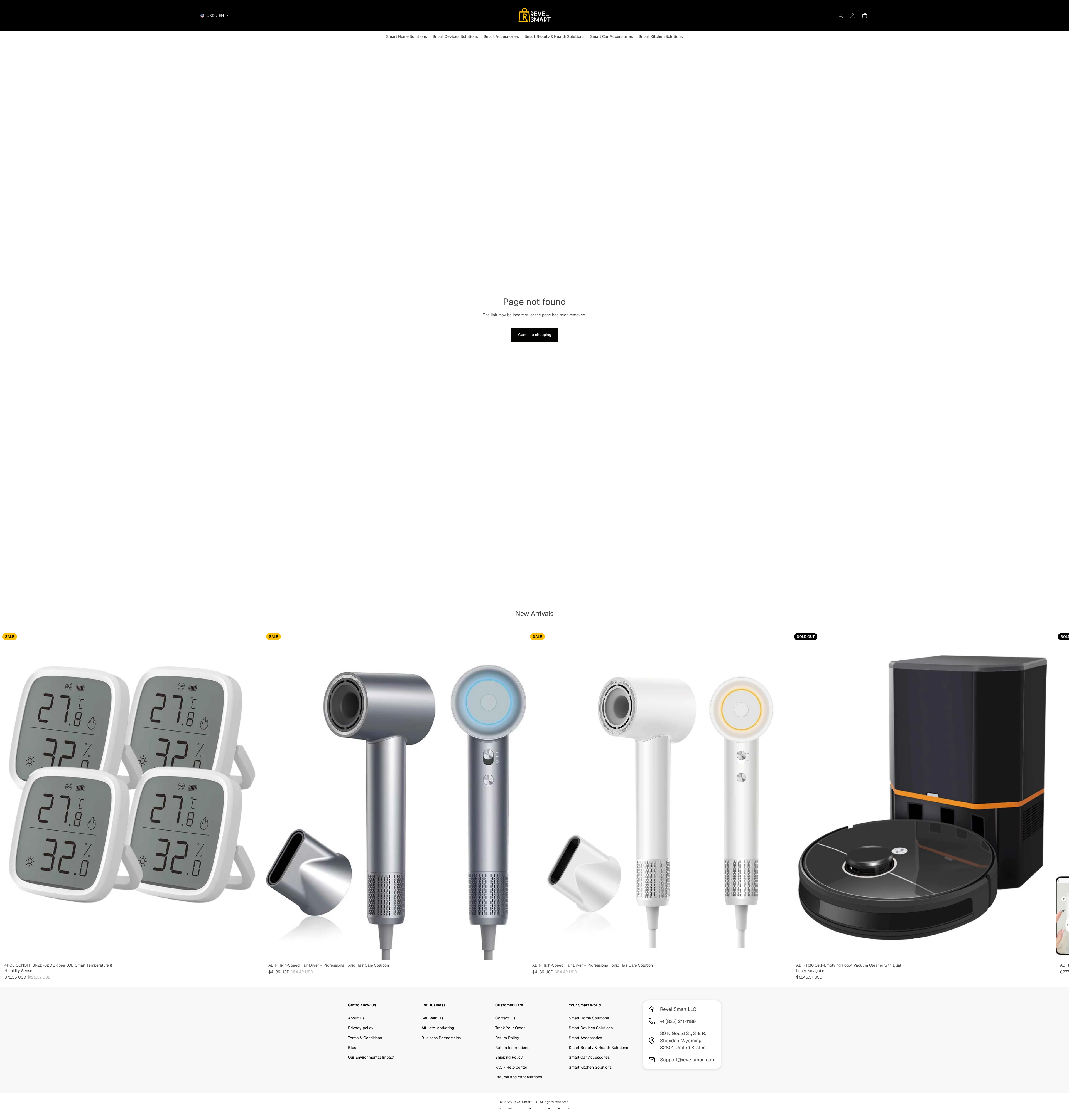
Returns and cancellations (518, 1077)
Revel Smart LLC (525, 1102)
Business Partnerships (441, 1037)
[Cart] (865, 15)
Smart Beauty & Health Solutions (598, 1047)
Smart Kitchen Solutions (590, 1067)
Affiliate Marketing (437, 1028)
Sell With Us (432, 1018)
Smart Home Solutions (589, 1018)
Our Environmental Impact (371, 1057)
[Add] (255, 952)
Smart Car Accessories (589, 1057)
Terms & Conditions (365, 1037)
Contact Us (505, 1018)
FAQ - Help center (511, 1067)
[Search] (841, 15)
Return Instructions (512, 1047)
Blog (352, 1047)
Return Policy (507, 1037)
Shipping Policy (509, 1057)
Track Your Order (510, 1028)
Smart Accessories (585, 1037)
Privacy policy (361, 1028)
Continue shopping (534, 334)
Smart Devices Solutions (591, 1028)
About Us (356, 1018)
